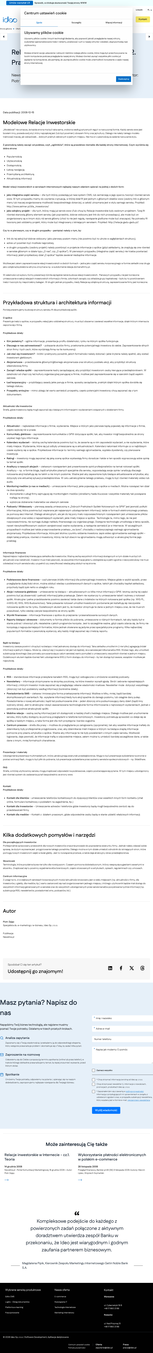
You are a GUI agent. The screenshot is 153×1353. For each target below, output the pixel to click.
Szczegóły (76, 22)
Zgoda (39, 22)
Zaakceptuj (123, 79)
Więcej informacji (113, 22)
